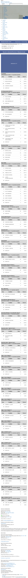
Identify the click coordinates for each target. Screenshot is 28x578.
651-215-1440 (7, 511)
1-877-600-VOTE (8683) (9, 512)
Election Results (4, 30)
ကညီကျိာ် (5, 18)
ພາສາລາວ (5, 14)
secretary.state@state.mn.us (8, 520)
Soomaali (5, 9)
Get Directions (3, 523)
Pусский (5, 11)
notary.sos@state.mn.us (10, 566)
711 (8, 513)
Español (5, 7)
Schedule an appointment (5, 558)
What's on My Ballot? (5, 27)
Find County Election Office (5, 32)
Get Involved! (4, 36)
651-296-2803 (7, 550)
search (3, 3)
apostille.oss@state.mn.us (11, 564)
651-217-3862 (9, 516)
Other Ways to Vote (5, 25)
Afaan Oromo (6, 15)
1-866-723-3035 (8, 536)
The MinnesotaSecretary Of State (6, 2)
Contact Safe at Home (5, 541)
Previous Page (24, 41)
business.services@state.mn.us (9, 563)
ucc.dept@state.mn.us (9, 565)
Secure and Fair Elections (5, 34)
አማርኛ (5, 17)
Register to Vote (4, 21)
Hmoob (5, 8)
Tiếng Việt (5, 10)
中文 (4, 12)
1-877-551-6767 (8, 551)
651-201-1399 (23, 535)
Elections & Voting (7, 5)
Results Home (17, 41)
